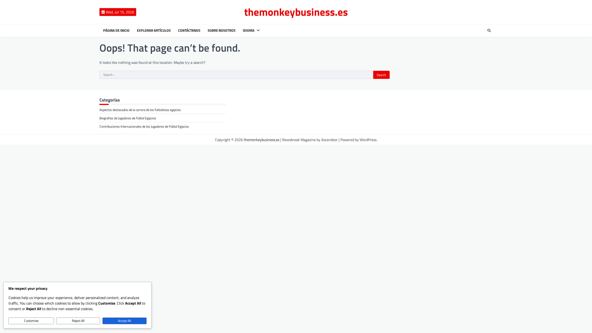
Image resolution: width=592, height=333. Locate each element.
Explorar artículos (154, 30)
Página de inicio (116, 30)
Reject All (78, 320)
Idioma (248, 30)
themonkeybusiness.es (296, 12)
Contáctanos (189, 30)
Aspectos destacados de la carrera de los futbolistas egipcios (140, 109)
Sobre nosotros (221, 30)
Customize (31, 320)
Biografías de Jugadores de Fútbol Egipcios (127, 118)
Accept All (124, 320)
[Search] (489, 30)
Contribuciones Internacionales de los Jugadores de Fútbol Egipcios (144, 126)
